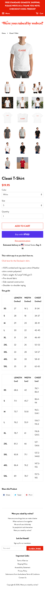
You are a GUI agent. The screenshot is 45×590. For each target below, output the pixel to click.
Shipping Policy (22, 564)
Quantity (5, 211)
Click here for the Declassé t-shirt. (16, 260)
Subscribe (35, 548)
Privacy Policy (22, 571)
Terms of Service (22, 560)
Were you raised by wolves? (29, 584)
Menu (7, 13)
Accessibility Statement (22, 567)
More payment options (22, 240)
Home (4, 33)
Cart (41, 13)
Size (3, 200)
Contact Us (22, 577)
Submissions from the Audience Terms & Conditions (23, 574)
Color (4, 189)
